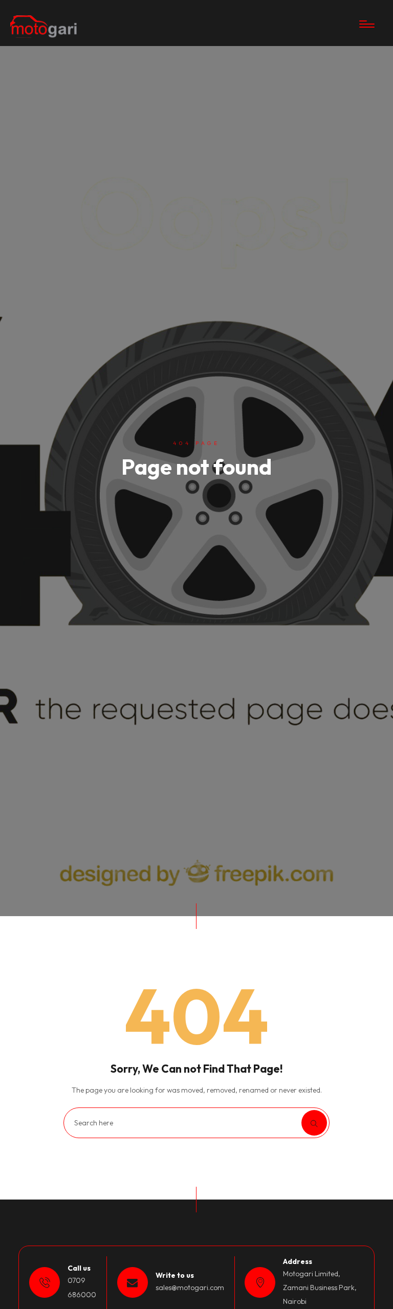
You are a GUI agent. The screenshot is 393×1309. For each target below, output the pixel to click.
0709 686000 (82, 1287)
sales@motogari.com (190, 1287)
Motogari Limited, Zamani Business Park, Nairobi (320, 1287)
